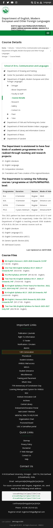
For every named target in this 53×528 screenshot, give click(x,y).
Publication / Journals (26, 333)
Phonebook (26, 356)
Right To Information (26, 337)
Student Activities (26, 359)
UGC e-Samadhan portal (26, 426)
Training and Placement (26, 378)
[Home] (5, 10)
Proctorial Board (26, 423)
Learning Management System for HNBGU (26, 389)
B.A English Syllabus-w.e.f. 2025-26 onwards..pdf (26, 292)
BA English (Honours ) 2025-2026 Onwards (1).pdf (25, 261)
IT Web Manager (26, 452)
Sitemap (26, 440)
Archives (26, 400)
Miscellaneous (26, 374)
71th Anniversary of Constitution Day (26, 385)
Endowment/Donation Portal (26, 408)
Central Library (26, 404)
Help (26, 459)
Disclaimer (26, 448)
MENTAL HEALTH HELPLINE (26, 415)
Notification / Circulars (26, 344)
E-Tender (26, 340)
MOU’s (26, 367)
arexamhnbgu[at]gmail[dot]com (26, 496)
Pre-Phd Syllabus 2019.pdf (16, 275)
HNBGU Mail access (26, 363)
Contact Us (26, 455)
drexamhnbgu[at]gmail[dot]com (26, 498)
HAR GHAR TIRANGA (26, 411)
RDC (26, 393)
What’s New (26, 382)
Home (4, 48)
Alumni (26, 348)
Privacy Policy (26, 444)
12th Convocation (26, 352)
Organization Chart (26, 419)
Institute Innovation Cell (26, 397)
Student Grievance (26, 371)
